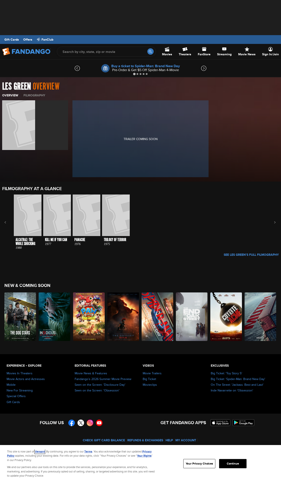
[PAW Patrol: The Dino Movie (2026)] (89, 316)
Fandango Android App (243, 422)
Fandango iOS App (220, 422)
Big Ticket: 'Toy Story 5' (226, 373)
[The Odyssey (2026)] (123, 316)
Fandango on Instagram (90, 423)
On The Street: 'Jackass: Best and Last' (237, 384)
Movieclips (150, 384)
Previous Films (9, 222)
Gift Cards (11, 39)
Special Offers (16, 396)
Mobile (11, 384)
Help (169, 440)
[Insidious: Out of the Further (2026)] (55, 316)
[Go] (150, 51)
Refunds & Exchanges (145, 440)
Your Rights (144, 456)
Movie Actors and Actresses (26, 379)
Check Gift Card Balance (104, 440)
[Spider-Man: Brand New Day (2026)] (158, 316)
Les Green (16, 86)
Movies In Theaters (19, 373)
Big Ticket (149, 379)
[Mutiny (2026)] (261, 316)
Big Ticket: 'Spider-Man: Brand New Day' (238, 379)
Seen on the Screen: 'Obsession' (97, 390)
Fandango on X (80, 423)
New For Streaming (20, 390)
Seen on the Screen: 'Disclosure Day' (100, 384)
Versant (40, 451)
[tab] (134, 74)
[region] (140, 464)
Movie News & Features (91, 373)
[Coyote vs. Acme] (226, 316)
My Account (185, 440)
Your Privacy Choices (199, 463)
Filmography (34, 95)
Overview (10, 95)
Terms (88, 451)
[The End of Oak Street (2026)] (192, 316)
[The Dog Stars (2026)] (20, 316)
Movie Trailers (152, 373)
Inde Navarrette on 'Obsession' (232, 390)
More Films (272, 222)
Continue (233, 463)
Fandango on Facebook (71, 423)
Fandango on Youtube (99, 423)
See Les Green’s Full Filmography (251, 254)
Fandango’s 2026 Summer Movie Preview (103, 379)
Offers (27, 39)
